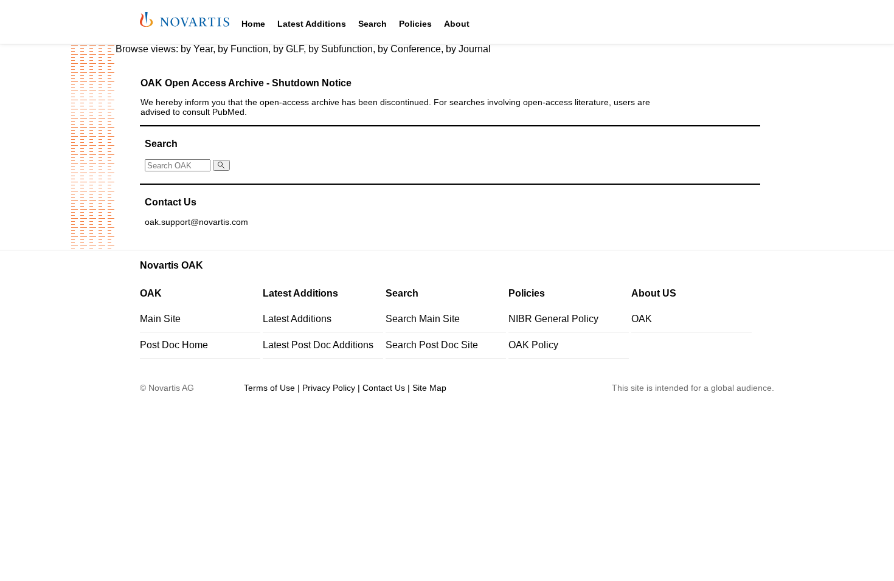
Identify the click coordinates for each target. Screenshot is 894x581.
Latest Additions (311, 24)
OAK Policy (533, 345)
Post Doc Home (174, 345)
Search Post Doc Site (432, 345)
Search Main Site (423, 319)
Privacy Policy (328, 388)
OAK (641, 319)
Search (372, 24)
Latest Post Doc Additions (318, 345)
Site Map (429, 388)
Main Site (160, 319)
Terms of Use (269, 388)
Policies (415, 24)
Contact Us (383, 388)
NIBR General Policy (553, 319)
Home (253, 24)
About (457, 24)
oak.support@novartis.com (196, 222)
